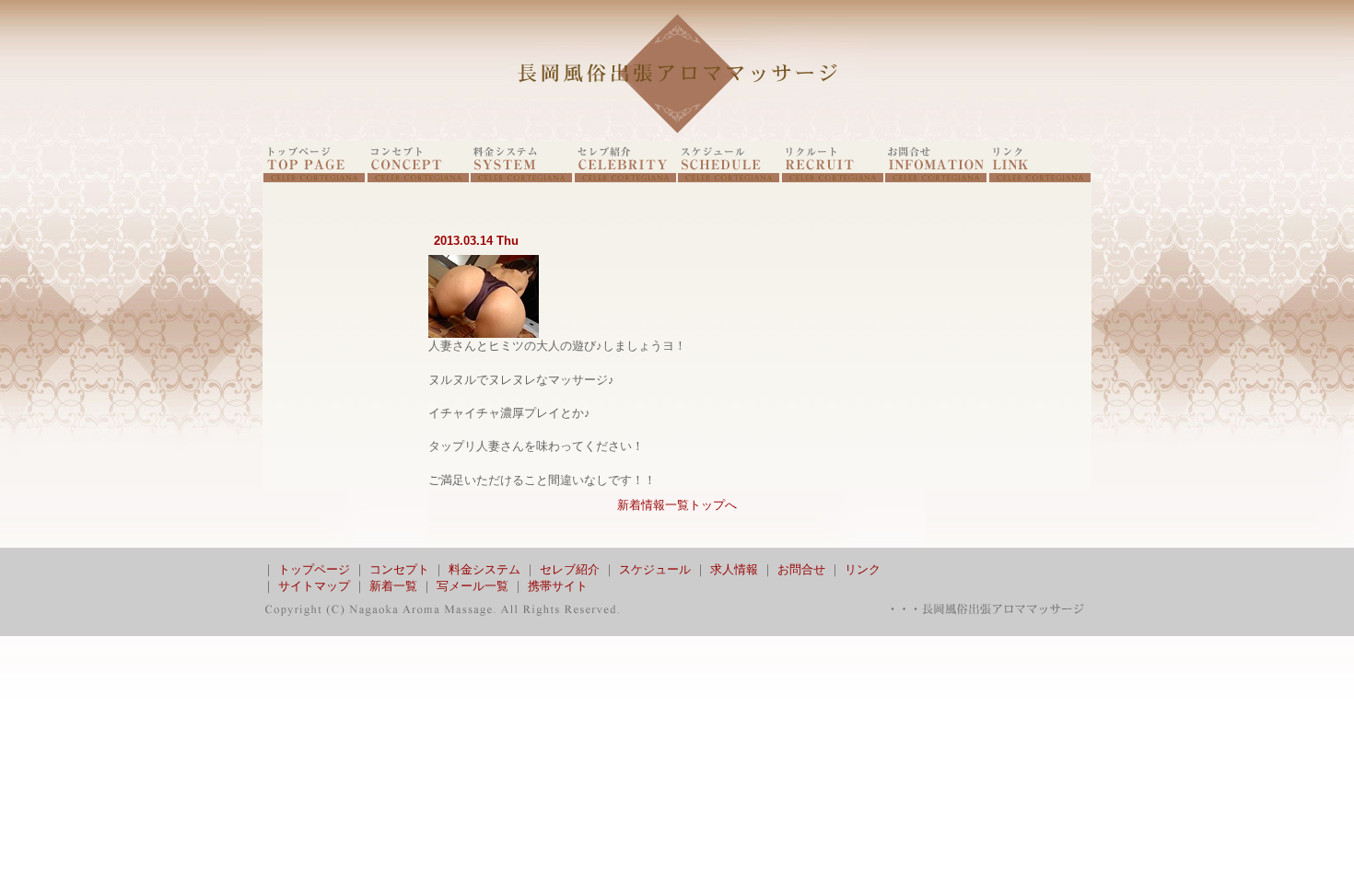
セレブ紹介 (570, 569)
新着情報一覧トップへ (677, 505)
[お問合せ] (935, 178)
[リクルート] (832, 178)
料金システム (484, 569)
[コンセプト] (418, 178)
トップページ (314, 569)
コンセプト (399, 569)
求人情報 (734, 569)
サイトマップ (314, 586)
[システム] (521, 178)
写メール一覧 (472, 586)
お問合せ (801, 569)
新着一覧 (393, 586)
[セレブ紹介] (625, 178)
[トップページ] (314, 178)
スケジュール (655, 569)
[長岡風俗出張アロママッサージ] (677, 137)
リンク (863, 569)
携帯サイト (558, 586)
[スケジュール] (728, 178)
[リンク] (1040, 178)
